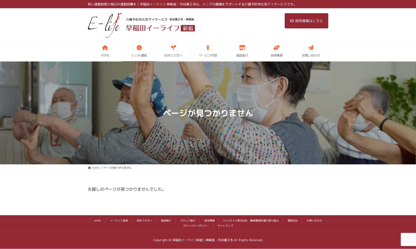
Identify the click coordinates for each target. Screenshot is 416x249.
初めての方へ (144, 220)
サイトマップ (225, 226)
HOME (97, 220)
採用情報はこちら (309, 20)
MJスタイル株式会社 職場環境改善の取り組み (251, 220)
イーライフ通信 (119, 220)
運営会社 (293, 220)
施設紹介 (166, 220)
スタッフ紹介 (188, 220)
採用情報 (209, 220)
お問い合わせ (314, 220)
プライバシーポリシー (196, 226)
